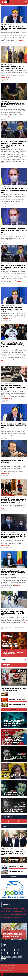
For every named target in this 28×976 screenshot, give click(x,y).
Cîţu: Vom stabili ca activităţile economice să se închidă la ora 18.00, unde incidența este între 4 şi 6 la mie (13, 573)
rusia (4, 44)
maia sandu (4, 953)
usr (6, 476)
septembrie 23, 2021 (5, 569)
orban (4, 166)
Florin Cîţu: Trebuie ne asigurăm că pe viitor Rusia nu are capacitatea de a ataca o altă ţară (13, 28)
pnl (3, 206)
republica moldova (6, 956)
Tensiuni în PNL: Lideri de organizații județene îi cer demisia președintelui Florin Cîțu (14, 190)
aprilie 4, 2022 (3, 139)
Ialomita (22, 949)
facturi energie (5, 321)
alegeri (2, 627)
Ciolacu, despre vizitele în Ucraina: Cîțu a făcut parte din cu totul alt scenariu (13, 67)
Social (10, 42)
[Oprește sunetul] (26, 974)
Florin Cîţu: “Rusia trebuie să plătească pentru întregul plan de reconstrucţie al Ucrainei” (13, 105)
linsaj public (22, 627)
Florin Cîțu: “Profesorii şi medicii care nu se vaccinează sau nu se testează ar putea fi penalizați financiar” (13, 536)
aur (3, 949)
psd (7, 243)
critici (4, 476)
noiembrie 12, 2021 (4, 422)
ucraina (7, 80)
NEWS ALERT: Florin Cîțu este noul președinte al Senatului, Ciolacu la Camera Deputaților (13, 387)
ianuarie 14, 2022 (4, 305)
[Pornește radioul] (2, 974)
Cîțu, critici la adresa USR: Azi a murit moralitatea (12, 462)
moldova (11, 953)
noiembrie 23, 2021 (4, 383)
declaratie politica (9, 627)
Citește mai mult (19, 40)
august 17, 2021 (4, 609)
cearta (2, 285)
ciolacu (2, 80)
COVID (16, 949)
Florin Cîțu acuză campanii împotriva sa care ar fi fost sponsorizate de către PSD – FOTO (14, 231)
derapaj (4, 364)
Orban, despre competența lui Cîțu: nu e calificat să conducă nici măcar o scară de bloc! (13, 426)
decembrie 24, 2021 (4, 341)
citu (2, 44)
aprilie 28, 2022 (4, 64)
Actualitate (3, 42)
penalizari (5, 548)
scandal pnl (6, 206)
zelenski (4, 119)
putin (20, 953)
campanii (3, 243)
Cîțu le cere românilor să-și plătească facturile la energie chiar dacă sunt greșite (12, 309)
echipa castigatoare (16, 627)
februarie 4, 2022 (4, 263)
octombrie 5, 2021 (4, 497)
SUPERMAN (7, 511)
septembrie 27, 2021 (5, 532)
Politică (7, 42)
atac (2, 438)
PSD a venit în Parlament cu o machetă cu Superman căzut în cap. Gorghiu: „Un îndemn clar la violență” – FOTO (13, 501)
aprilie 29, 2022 (4, 24)
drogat (7, 364)
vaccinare (15, 548)
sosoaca (10, 364)
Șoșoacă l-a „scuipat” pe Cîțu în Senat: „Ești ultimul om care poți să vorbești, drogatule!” (12, 345)
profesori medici (10, 548)
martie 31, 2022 (4, 186)
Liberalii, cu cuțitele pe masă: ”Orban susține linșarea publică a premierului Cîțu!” (12, 613)
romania (14, 956)
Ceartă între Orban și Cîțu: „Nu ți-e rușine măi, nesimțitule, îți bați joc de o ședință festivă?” (13, 267)
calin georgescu (9, 949)
